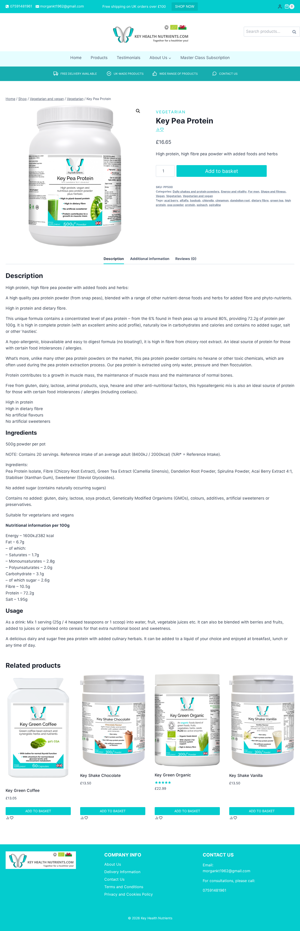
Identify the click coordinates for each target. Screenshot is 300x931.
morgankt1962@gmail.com (226, 870)
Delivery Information (122, 871)
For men (253, 191)
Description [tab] (114, 258)
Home (76, 57)
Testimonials (128, 57)
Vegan (160, 196)
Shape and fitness (273, 191)
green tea (276, 200)
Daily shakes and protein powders (196, 191)
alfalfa (184, 200)
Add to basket (221, 171)
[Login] (280, 6)
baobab (195, 200)
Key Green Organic (173, 775)
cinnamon (222, 200)
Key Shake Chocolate (100, 775)
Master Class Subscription (205, 57)
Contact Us (114, 879)
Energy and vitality (234, 191)
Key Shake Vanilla (246, 775)
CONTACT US (228, 73)
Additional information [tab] (149, 258)
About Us (112, 864)
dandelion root (240, 200)
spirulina (215, 205)
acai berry (171, 200)
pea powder (175, 205)
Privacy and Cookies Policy (128, 894)
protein (190, 205)
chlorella (208, 200)
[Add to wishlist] (162, 129)
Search (295, 31)
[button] (138, 111)
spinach (202, 205)
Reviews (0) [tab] (185, 258)
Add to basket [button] (38, 811)
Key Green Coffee (23, 790)
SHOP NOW (184, 6)
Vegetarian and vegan (198, 196)
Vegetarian (171, 112)
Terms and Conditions (123, 886)
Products (99, 57)
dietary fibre (260, 200)
